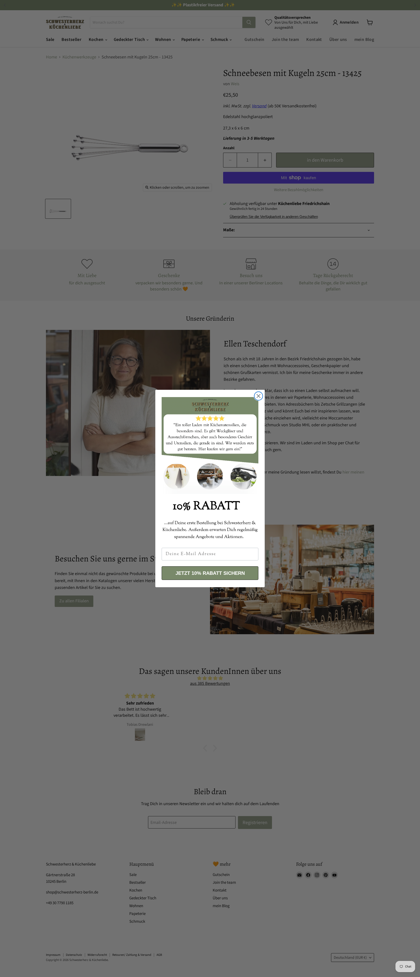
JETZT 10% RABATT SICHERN (210, 573)
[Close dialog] (258, 396)
